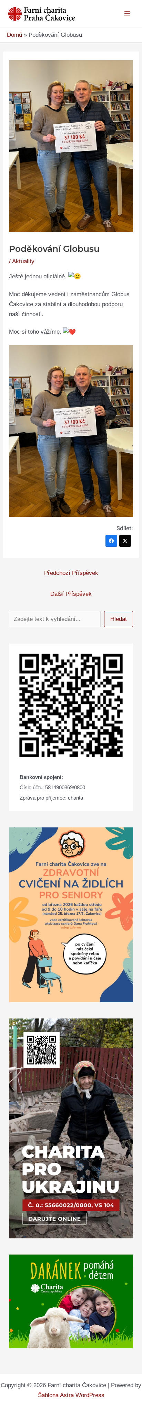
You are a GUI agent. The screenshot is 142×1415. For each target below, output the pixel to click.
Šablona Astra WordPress (71, 1395)
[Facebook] (111, 541)
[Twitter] (125, 541)
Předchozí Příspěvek (71, 573)
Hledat (118, 619)
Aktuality (23, 261)
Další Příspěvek (71, 594)
